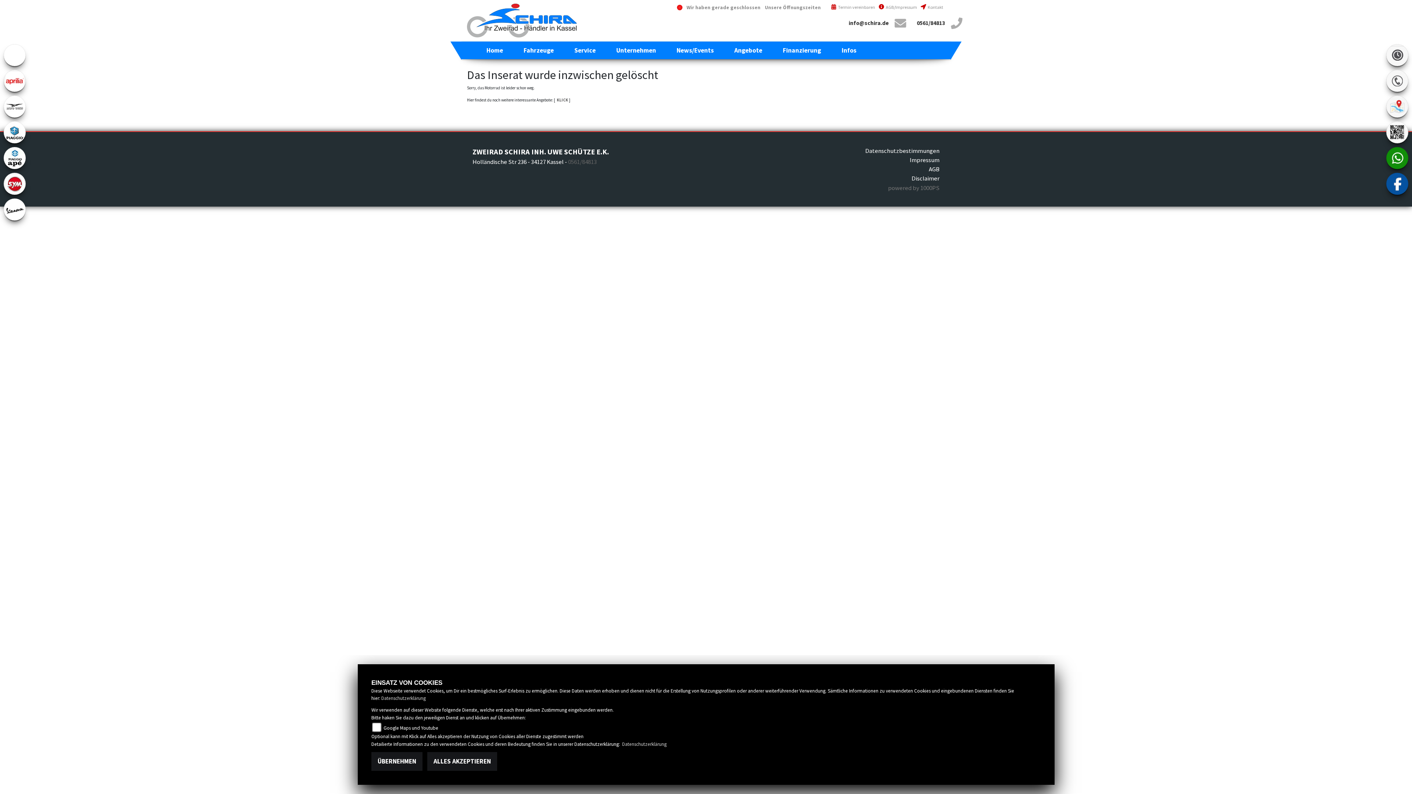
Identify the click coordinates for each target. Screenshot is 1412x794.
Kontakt (935, 7)
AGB (934, 169)
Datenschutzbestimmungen (902, 151)
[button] (539, 50)
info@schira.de (869, 22)
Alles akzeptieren (462, 761)
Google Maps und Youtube (411, 728)
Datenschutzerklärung (403, 698)
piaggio (15, 132)
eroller (15, 55)
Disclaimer (925, 178)
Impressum (924, 160)
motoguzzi (15, 107)
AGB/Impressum (901, 7)
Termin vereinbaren (856, 7)
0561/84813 (931, 22)
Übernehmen (397, 761)
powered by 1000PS (913, 188)
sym (15, 184)
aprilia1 (15, 81)
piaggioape (15, 158)
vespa (15, 209)
